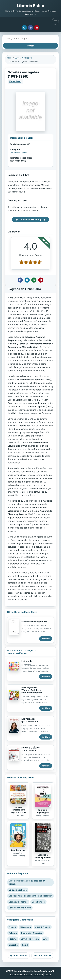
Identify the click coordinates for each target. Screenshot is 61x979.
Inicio (9, 58)
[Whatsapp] (33, 280)
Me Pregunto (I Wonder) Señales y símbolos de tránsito (31, 690)
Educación (25, 927)
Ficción (12, 927)
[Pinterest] (36, 27)
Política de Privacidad (21, 974)
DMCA (48, 974)
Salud (25, 945)
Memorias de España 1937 (34, 621)
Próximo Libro (41, 955)
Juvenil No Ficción (23, 58)
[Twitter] (24, 27)
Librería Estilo (30, 5)
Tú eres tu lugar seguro (43, 811)
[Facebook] (30, 27)
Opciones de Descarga (30, 219)
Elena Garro (15, 81)
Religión (13, 933)
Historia (12, 939)
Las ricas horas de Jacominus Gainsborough (30, 896)
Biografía (13, 945)
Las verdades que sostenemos (29, 720)
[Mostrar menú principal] (55, 21)
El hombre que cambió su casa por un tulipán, (27, 882)
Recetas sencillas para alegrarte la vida (18, 810)
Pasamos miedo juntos (20, 907)
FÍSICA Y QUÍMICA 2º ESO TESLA (30, 749)
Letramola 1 (27, 661)
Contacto (38, 974)
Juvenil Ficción (42, 927)
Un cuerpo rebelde (18, 890)
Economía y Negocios (31, 933)
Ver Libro (46, 639)
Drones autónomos (18, 902)
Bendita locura (18, 850)
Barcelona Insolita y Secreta (42, 856)
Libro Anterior (20, 955)
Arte (45, 939)
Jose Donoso (38, 902)
